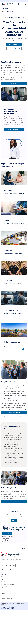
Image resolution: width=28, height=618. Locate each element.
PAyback (3, 587)
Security (12, 607)
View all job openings (7, 166)
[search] (22, 4)
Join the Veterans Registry (7, 584)
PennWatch (4, 596)
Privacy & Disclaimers (12, 606)
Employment (5, 8)
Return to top (21, 548)
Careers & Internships (6, 593)
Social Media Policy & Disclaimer (7, 608)
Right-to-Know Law (6, 598)
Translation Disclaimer (5, 607)
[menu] (25, 4)
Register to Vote (5, 577)
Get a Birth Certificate (6, 582)
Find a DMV (3, 579)
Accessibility (3, 606)
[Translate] (18, 4)
